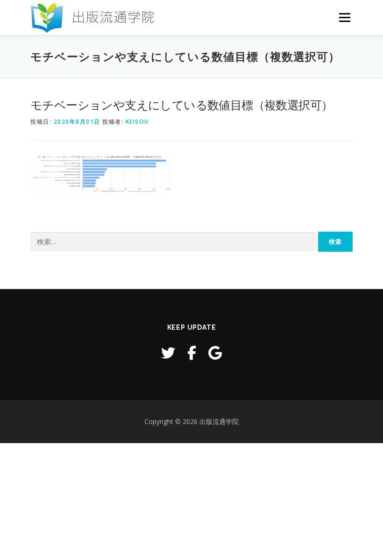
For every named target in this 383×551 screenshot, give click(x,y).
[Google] (215, 352)
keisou (137, 122)
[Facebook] (191, 352)
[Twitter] (168, 352)
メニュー (344, 17)
